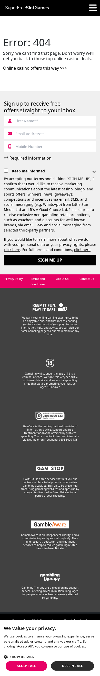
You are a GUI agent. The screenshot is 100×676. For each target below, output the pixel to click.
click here (12, 249)
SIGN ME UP (50, 260)
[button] (50, 656)
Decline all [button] (72, 666)
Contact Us (86, 279)
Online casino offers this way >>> (35, 68)
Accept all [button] (26, 666)
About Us (62, 279)
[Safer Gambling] (50, 307)
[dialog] (50, 648)
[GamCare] (50, 415)
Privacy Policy (13, 279)
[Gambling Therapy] (50, 577)
